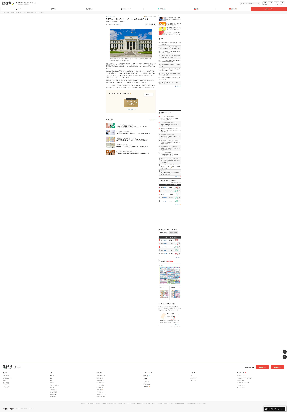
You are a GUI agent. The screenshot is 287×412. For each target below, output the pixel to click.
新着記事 (7, 12)
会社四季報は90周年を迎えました (23, 4)
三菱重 (164, 191)
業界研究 (162, 9)
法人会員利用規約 (201, 403)
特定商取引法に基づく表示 (143, 403)
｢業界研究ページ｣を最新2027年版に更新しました (28, 2)
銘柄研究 (90, 9)
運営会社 (83, 403)
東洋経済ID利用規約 (179, 403)
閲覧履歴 (265, 4)
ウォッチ (276, 4)
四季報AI (233, 9)
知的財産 (133, 403)
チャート (270, 4)
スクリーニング (127, 9)
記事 (54, 9)
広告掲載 (98, 403)
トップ (18, 9)
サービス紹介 (91, 403)
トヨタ (164, 187)
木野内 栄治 (118, 24)
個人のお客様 (262, 367)
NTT (164, 194)
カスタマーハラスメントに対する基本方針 (162, 403)
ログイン (282, 4)
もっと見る (152, 119)
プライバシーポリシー (123, 403)
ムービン (165, 201)
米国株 (198, 9)
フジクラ (165, 247)
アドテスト (165, 253)
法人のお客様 (277, 367)
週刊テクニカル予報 (15, 12)
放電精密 (165, 197)
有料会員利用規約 (190, 403)
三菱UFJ (165, 243)
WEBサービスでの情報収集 (109, 403)
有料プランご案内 (269, 9)
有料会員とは (131, 109)
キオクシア (165, 240)
